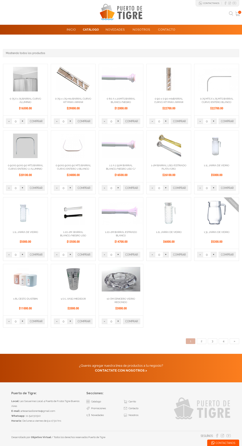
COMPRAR (36, 121)
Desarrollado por (31, 437)
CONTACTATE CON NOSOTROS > (121, 370)
